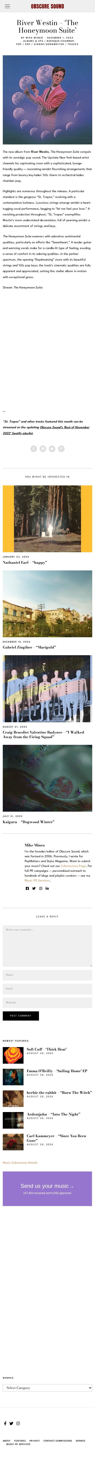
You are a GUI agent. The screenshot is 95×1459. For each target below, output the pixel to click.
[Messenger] (43, 449)
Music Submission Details (20, 1162)
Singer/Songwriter (49, 44)
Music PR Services (18, 1444)
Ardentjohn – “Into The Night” (53, 1114)
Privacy (35, 1441)
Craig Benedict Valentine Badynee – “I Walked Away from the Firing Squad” (43, 735)
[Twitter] (52, 449)
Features (20, 1441)
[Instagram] (40, 888)
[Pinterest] (61, 449)
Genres (80, 1441)
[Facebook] (33, 449)
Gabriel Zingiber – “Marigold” (29, 647)
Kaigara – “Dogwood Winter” (28, 822)
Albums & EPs (33, 41)
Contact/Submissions (58, 1441)
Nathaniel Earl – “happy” (25, 562)
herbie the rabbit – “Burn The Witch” (59, 1092)
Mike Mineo (34, 38)
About (7, 1441)
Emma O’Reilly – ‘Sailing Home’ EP (57, 1071)
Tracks (73, 44)
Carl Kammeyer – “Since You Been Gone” (56, 1138)
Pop (27, 44)
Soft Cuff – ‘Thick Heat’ (47, 1049)
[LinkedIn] (47, 888)
